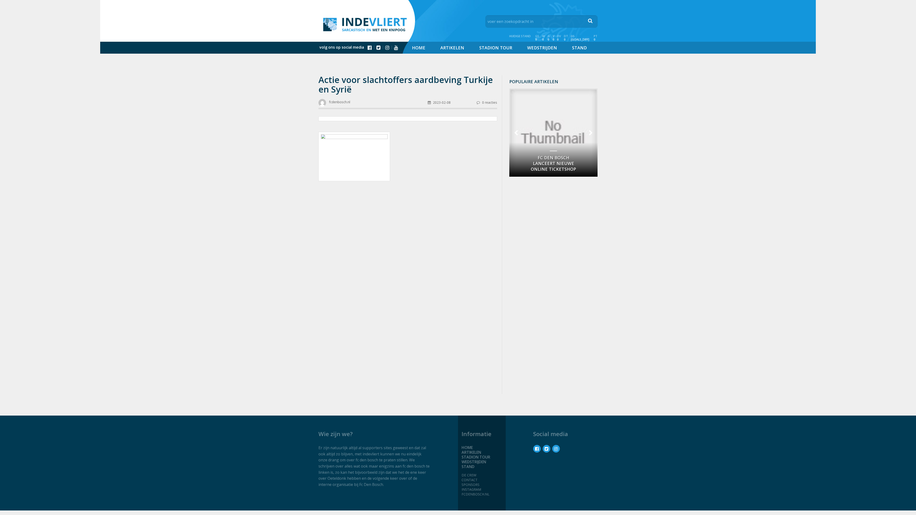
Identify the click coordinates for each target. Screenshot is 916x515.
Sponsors (470, 484)
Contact (470, 480)
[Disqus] (407, 326)
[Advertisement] (407, 223)
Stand (579, 48)
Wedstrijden (542, 48)
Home (418, 48)
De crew (469, 475)
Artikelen (452, 48)
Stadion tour (495, 48)
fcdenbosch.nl (475, 494)
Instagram (471, 489)
